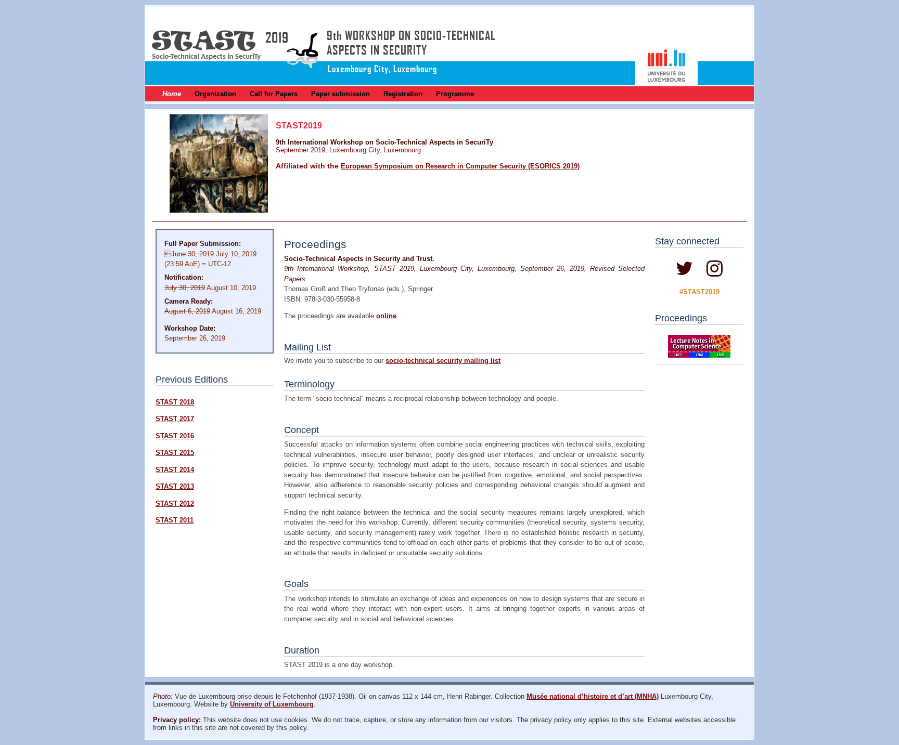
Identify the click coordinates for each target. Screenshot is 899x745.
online (386, 316)
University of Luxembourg (272, 704)
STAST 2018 (175, 402)
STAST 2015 (175, 452)
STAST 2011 (175, 520)
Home (171, 94)
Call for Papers (274, 94)
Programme (455, 94)
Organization (215, 94)
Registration (402, 94)
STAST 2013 (175, 486)
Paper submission (340, 94)
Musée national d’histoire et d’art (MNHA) (592, 696)
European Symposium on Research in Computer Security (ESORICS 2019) (460, 166)
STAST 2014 (175, 470)
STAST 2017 (175, 419)
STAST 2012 (175, 503)
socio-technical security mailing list (443, 360)
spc (698, 273)
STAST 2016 (175, 436)
